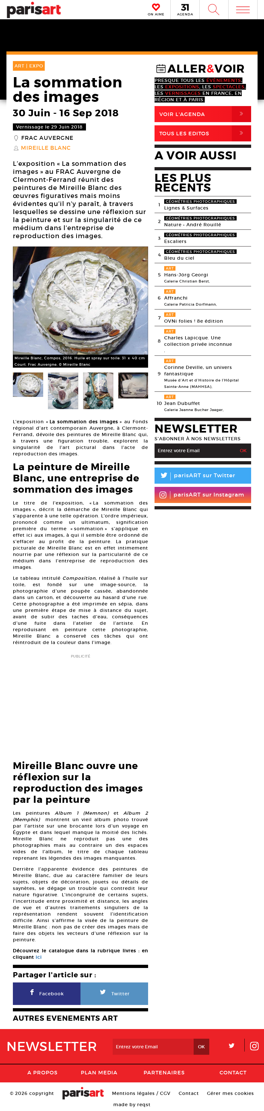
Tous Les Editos (202, 133)
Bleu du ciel (179, 258)
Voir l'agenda (202, 114)
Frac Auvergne (47, 138)
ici (39, 957)
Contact (233, 1072)
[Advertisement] (80, 705)
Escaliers (175, 241)
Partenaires (164, 1072)
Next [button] (135, 307)
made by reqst (132, 1104)
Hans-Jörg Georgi (186, 275)
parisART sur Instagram (209, 494)
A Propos (42, 1072)
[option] (80, 307)
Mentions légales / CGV (141, 1093)
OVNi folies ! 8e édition (193, 321)
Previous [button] (26, 307)
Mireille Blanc (46, 148)
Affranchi (176, 298)
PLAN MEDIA (99, 1072)
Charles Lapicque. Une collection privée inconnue (198, 341)
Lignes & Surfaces (186, 208)
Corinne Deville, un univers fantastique (198, 370)
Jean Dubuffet (182, 403)
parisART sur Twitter (197, 476)
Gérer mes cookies (230, 1093)
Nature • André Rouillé (192, 225)
